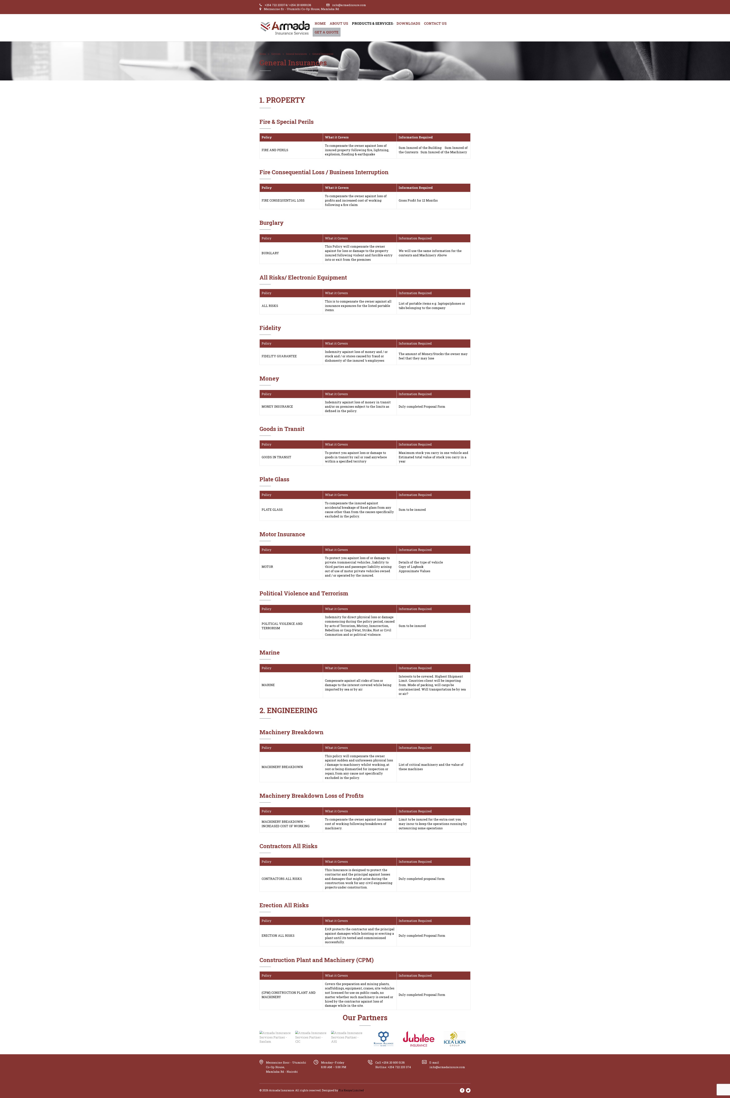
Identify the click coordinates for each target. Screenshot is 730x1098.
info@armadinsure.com (349, 5)
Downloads (408, 23)
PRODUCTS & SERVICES (372, 23)
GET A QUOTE (327, 32)
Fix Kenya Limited (351, 1090)
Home (320, 23)
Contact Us (435, 23)
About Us (339, 23)
